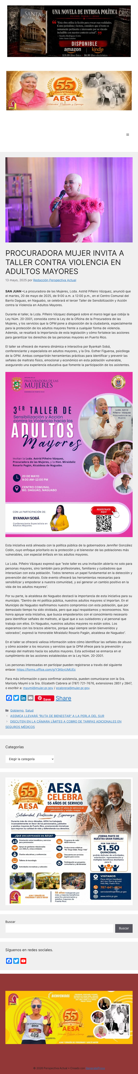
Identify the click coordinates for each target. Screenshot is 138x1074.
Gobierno (17, 710)
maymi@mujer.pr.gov (38, 688)
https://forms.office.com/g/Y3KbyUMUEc (46, 669)
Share (63, 698)
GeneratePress (95, 1068)
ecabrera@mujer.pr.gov (72, 688)
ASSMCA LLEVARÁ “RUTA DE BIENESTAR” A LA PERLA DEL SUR (57, 716)
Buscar (10, 922)
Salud (29, 710)
